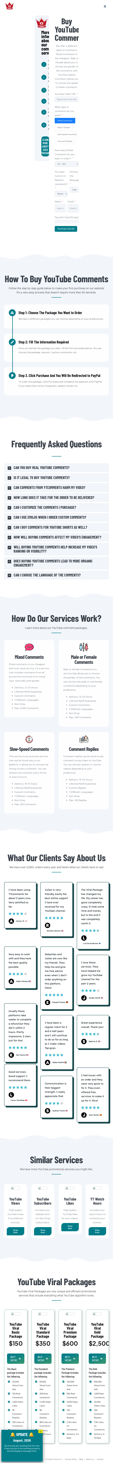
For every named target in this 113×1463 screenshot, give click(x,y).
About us (90, 1459)
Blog (81, 1459)
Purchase (66, 229)
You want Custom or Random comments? (61, 178)
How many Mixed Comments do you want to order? (64, 154)
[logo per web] (9, 1)
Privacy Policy (71, 1459)
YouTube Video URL (65, 93)
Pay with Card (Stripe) (66, 217)
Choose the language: (75, 175)
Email (71, 201)
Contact (100, 1459)
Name (58, 201)
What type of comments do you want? (64, 111)
